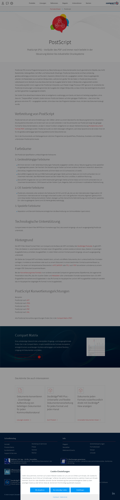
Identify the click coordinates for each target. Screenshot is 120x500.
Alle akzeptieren (39, 490)
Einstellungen (80, 490)
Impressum (56, 497)
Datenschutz (63, 497)
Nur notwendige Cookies (60, 490)
